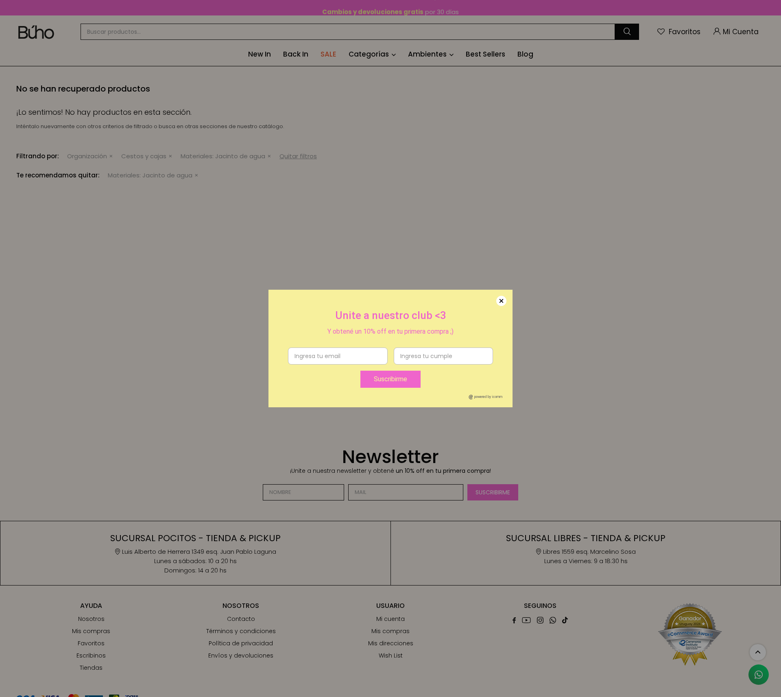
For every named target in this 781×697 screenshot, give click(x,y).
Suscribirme (390, 379)
